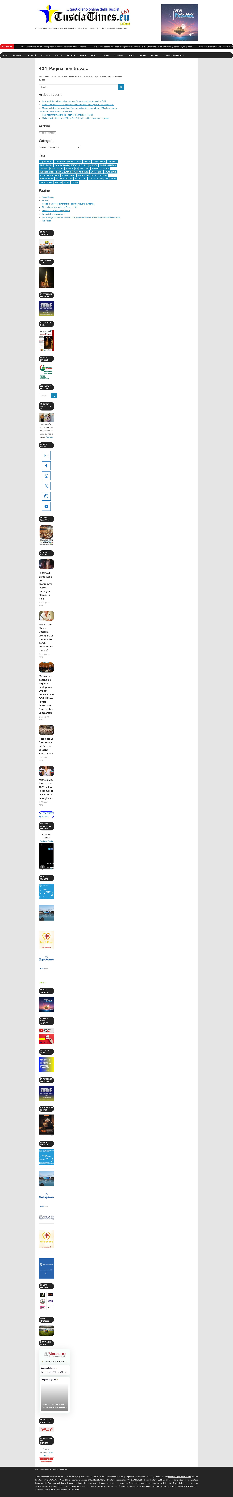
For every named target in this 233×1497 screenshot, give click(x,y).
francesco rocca (47, 172)
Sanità (83, 55)
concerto (93, 165)
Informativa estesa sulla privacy (56, 210)
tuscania (58, 182)
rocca (77, 179)
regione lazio (61, 179)
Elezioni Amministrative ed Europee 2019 (60, 207)
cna (85, 165)
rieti (71, 179)
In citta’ (154, 55)
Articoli (45, 200)
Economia (118, 55)
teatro (113, 179)
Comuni (105, 55)
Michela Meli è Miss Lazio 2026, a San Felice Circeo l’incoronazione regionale (75, 118)
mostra (65, 175)
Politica (58, 55)
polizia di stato (84, 175)
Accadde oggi (48, 197)
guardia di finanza (80, 172)
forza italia (84, 168)
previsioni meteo (46, 179)
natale (72, 175)
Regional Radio (46, 841)
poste (94, 175)
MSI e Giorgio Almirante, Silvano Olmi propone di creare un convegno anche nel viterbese (81, 217)
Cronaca (45, 55)
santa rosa (93, 179)
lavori (93, 172)
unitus (66, 182)
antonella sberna (74, 162)
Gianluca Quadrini (63, 172)
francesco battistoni (100, 168)
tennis (49, 182)
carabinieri (112, 162)
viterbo (74, 182)
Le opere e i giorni (55, 1395)
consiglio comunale (108, 165)
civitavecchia (76, 165)
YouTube (49, 437)
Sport (93, 55)
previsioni (103, 175)
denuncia (69, 168)
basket (95, 162)
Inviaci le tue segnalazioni (53, 214)
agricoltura (60, 162)
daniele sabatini (56, 168)
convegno (44, 168)
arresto (87, 162)
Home (5, 55)
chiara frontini (46, 165)
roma (84, 179)
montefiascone (53, 175)
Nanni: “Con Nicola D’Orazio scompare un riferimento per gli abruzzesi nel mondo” (78, 104)
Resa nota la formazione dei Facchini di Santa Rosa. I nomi (155, 47)
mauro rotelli (110, 172)
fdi (76, 168)
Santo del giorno (55, 1370)
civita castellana (62, 165)
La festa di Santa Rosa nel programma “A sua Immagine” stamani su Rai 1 (74, 101)
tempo (42, 182)
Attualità (32, 55)
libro (100, 172)
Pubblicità (46, 221)
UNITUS (131, 55)
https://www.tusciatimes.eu (68, 1489)
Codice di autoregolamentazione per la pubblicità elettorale (68, 204)
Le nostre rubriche (173, 55)
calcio (103, 162)
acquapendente (46, 162)
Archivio (17, 55)
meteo (42, 175)
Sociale (142, 55)
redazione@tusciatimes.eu (179, 1477)
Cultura (71, 55)
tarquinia (104, 179)
